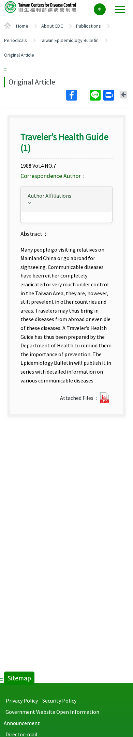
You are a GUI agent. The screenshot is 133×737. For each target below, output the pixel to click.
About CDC (52, 26)
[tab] (66, 199)
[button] (66, 199)
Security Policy (59, 700)
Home (22, 26)
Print (109, 95)
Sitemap (19, 678)
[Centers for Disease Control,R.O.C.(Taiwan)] (41, 6)
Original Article (19, 55)
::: (5, 69)
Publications (88, 26)
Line (96, 95)
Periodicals (15, 40)
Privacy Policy (22, 700)
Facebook (77, 95)
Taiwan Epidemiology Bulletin (69, 40)
